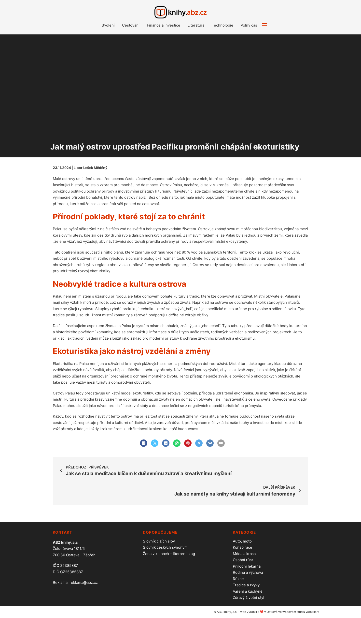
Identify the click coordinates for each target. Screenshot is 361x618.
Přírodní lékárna (247, 566)
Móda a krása (244, 553)
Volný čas (249, 25)
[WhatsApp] (176, 443)
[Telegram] (199, 443)
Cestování (130, 25)
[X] (154, 443)
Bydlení (108, 25)
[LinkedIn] (165, 443)
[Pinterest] (188, 443)
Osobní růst (243, 560)
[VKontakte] (210, 443)
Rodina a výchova (248, 572)
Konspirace (242, 547)
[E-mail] (221, 443)
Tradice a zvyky (246, 585)
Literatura (196, 25)
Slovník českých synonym (165, 547)
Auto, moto (242, 541)
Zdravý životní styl (248, 597)
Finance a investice (163, 25)
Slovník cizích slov (159, 541)
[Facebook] (143, 443)
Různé (238, 578)
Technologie (222, 25)
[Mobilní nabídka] (264, 25)
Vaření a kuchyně (248, 591)
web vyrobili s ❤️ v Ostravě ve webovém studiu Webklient (279, 612)
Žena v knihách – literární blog (169, 553)
